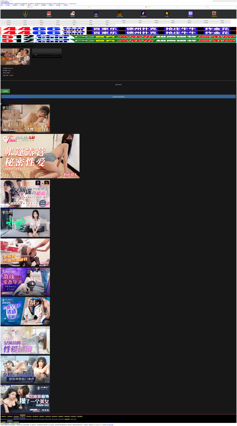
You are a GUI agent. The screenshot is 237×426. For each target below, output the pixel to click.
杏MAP (89, 7)
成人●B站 (74, 22)
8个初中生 (73, 416)
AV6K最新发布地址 (72, 3)
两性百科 (156, 20)
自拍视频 (44, 4)
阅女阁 (140, 22)
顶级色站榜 (67, 416)
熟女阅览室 (8, 22)
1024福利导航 (22, 416)
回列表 (6, 100)
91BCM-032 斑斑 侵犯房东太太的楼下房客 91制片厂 (15, 98)
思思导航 (29, 416)
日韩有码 (15, 4)
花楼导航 (61, 419)
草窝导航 (10, 419)
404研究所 (58, 24)
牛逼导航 (123, 20)
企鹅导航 (10, 416)
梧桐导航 (156, 22)
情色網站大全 (9, 421)
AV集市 (58, 20)
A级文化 (189, 20)
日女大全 (29, 419)
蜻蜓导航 (173, 22)
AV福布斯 (41, 22)
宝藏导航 (42, 416)
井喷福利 (8, 24)
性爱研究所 (35, 419)
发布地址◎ (16, 422)
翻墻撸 (3, 422)
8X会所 (25, 22)
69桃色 (90, 20)
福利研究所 (30, 7)
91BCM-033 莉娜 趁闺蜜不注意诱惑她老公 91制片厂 (20, 43)
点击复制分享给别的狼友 (118, 97)
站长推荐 (8, 20)
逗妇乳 (90, 22)
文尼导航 (16, 416)
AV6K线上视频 (110, 424)
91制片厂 (5, 43)
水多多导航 (148, 7)
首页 (1, 4)
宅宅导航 (73, 419)
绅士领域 (91, 24)
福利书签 (67, 419)
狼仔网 (173, 20)
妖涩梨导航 (35, 416)
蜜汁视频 (80, 416)
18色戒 (107, 20)
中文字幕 (22, 4)
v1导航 (123, 22)
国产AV (29, 4)
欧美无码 (51, 4)
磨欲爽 (54, 419)
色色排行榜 (54, 416)
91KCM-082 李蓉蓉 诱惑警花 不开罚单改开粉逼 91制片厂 (17, 101)
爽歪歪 (107, 24)
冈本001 (57, 22)
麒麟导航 (189, 22)
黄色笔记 (107, 22)
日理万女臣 (48, 416)
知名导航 (66, 4)
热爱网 (3, 419)
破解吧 (41, 419)
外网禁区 (61, 416)
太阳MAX (222, 20)
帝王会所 (25, 20)
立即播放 (5, 91)
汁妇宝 (48, 419)
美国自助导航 (16, 418)
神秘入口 (41, 20)
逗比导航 (206, 20)
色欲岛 (74, 20)
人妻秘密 (222, 22)
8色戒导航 (206, 22)
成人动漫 (58, 4)
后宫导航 (25, 24)
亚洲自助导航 (22, 418)
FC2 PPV (36, 4)
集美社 (74, 24)
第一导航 (207, 7)
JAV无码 (8, 4)
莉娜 (7, 75)
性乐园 (140, 20)
